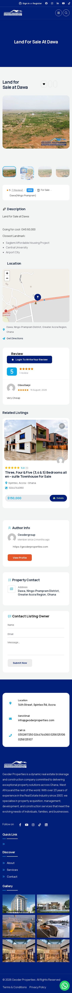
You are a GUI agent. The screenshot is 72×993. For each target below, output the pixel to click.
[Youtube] (63, 3)
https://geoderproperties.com (30, 546)
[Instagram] (52, 3)
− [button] (7, 278)
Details (60, 489)
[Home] (13, 13)
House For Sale (16, 472)
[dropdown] (58, 13)
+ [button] (7, 273)
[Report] (55, 84)
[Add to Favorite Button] (62, 426)
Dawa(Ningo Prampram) (23, 195)
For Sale (45, 189)
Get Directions (15, 338)
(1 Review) (17, 190)
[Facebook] (46, 3)
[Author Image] (60, 460)
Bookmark (44, 84)
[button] (62, 128)
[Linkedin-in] (58, 3)
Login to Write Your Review (32, 359)
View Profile (20, 557)
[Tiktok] (69, 3)
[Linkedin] (46, 825)
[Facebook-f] (20, 825)
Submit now (20, 662)
